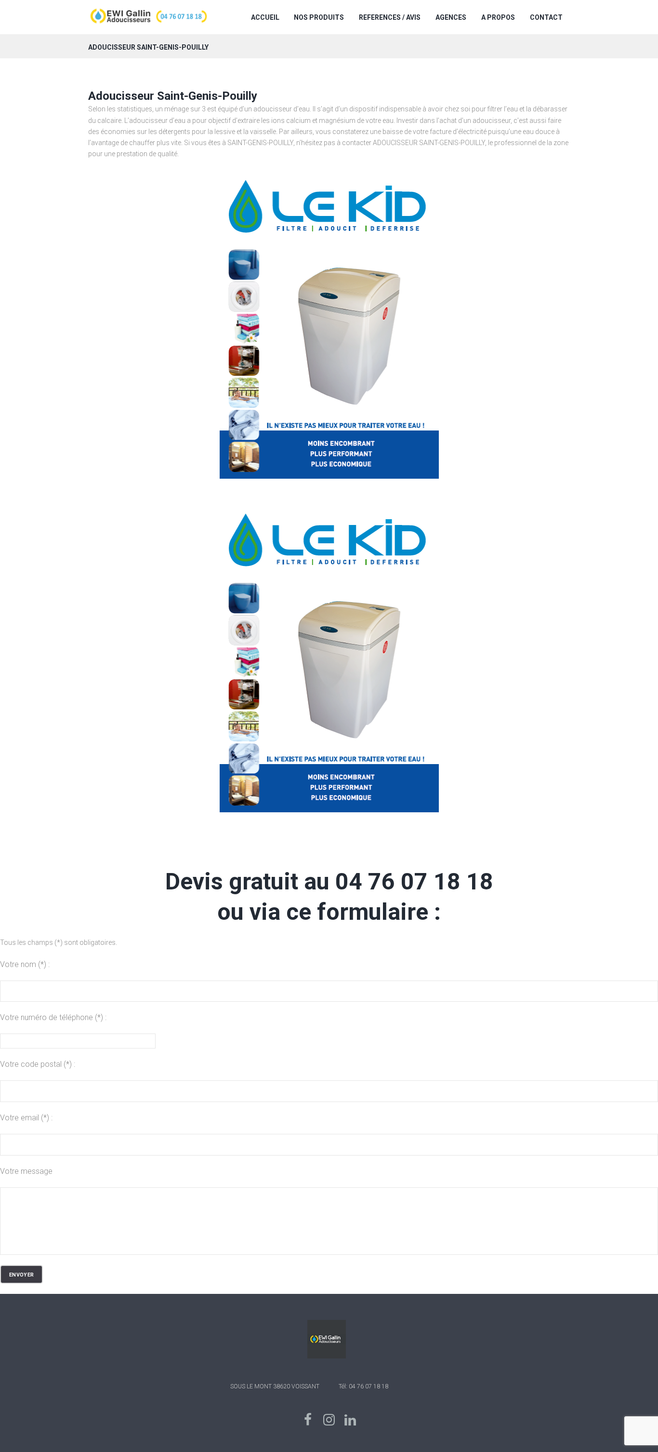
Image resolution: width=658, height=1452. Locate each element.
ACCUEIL (265, 17)
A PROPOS (498, 17)
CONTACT (546, 17)
